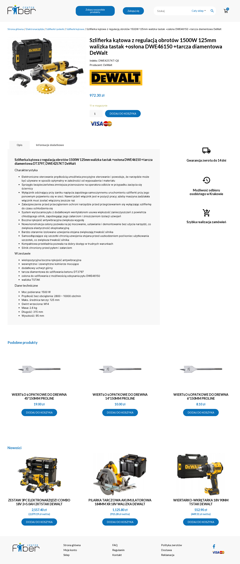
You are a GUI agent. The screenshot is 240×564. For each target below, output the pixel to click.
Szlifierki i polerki (55, 29)
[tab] (19, 145)
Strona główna (16, 29)
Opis (19, 144)
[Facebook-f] (214, 546)
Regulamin (118, 550)
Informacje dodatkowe (50, 144)
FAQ (115, 545)
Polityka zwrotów (171, 545)
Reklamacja (167, 554)
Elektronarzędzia (35, 29)
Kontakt (117, 554)
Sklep (66, 554)
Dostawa (166, 550)
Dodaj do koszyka (123, 113)
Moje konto (70, 550)
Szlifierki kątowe (75, 29)
